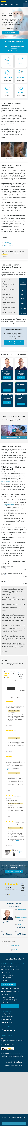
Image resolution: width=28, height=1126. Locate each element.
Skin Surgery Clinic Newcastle (10, 988)
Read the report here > (7, 1044)
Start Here (23, 284)
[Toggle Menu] (25, 5)
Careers (6, 1065)
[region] (14, 1120)
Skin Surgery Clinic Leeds (9, 966)
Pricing (5, 240)
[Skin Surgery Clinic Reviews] (3, 1)
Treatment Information (10, 243)
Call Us (24, 1)
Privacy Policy (11, 1065)
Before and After (8, 245)
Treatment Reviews (9, 247)
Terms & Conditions (19, 1065)
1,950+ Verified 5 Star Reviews (15, 28)
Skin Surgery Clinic (9, 5)
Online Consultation (6, 481)
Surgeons (6, 242)
